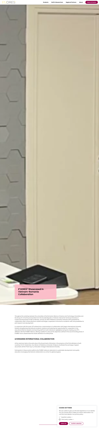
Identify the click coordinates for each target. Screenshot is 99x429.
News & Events (91, 2)
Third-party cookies (66, 419)
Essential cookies (66, 417)
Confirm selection (76, 423)
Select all (63, 423)
